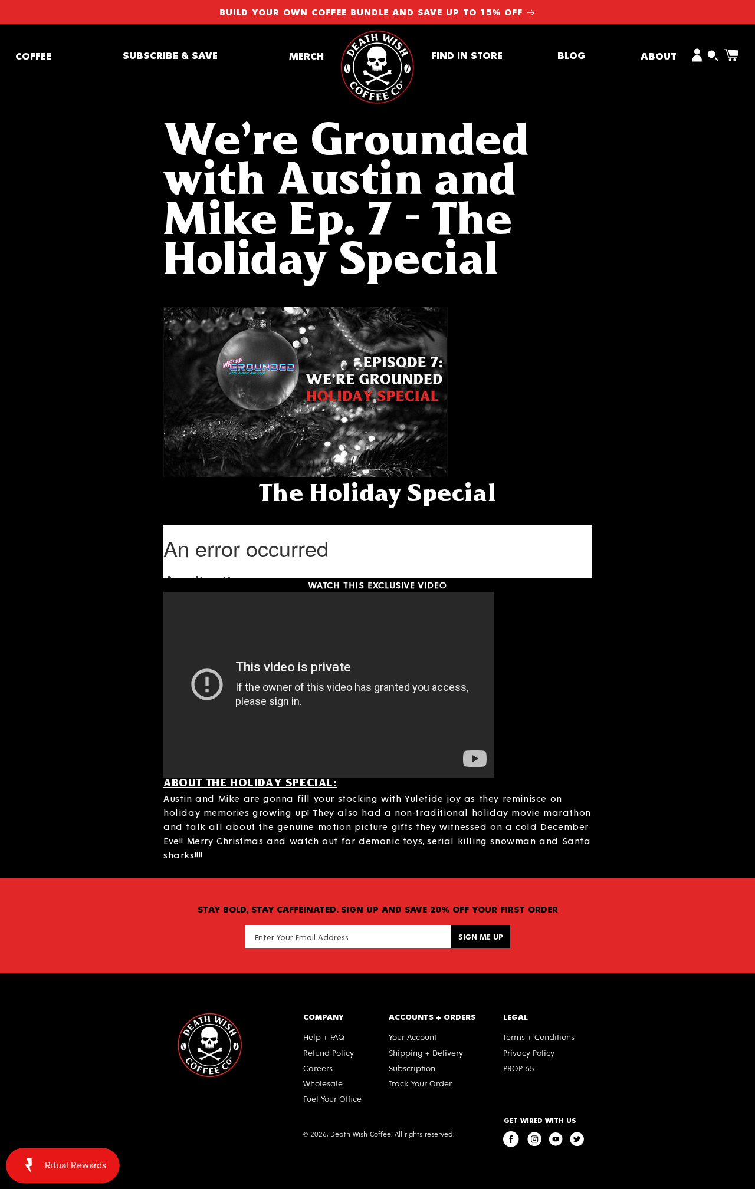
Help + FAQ (323, 1037)
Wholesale (323, 1083)
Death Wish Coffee (360, 1133)
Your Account (412, 1037)
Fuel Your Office (332, 1099)
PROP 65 (518, 1068)
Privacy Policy (528, 1053)
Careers (318, 1068)
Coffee (33, 55)
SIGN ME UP (480, 936)
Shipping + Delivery (426, 1053)
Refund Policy (328, 1053)
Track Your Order (420, 1083)
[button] (33, 55)
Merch (306, 55)
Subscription (412, 1068)
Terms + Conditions (539, 1037)
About (659, 55)
